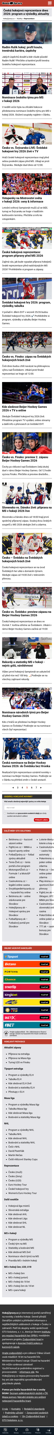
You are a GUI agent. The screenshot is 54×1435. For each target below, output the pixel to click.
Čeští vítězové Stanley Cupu (22, 1159)
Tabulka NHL (15, 1134)
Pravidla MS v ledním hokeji (22, 1260)
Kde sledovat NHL (17, 1138)
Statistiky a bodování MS (21, 1248)
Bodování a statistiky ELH (21, 1087)
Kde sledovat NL (16, 1227)
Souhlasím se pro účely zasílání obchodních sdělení (26, 814)
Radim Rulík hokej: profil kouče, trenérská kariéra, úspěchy (22, 49)
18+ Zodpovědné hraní (33, 1416)
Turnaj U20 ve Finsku (19, 1062)
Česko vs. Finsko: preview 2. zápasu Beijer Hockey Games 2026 (25, 459)
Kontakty (16, 1409)
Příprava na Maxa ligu (19, 1058)
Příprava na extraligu (19, 1054)
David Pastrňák (16, 1151)
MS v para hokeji (17, 1290)
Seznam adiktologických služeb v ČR (29, 1393)
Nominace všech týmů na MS (23, 1256)
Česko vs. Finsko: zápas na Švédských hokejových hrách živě (26, 358)
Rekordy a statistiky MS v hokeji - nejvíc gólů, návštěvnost (23, 663)
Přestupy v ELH (16, 1091)
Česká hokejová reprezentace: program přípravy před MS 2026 (22, 253)
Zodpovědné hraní (32, 1339)
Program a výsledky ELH (21, 1075)
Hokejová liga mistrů (19, 1205)
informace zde (27, 1372)
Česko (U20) (14, 1180)
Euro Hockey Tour (17, 1184)
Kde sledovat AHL (17, 1214)
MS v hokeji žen (16, 1273)
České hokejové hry (18, 1189)
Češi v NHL (14, 1146)
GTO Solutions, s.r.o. (12, 1420)
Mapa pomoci (9, 1397)
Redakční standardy (34, 1409)
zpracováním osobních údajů (28, 813)
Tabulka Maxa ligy (17, 1108)
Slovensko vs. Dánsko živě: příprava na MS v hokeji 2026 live (27, 509)
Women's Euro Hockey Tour (22, 1193)
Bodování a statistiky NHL (21, 1142)
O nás (5, 1409)
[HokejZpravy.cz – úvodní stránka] (12, 3)
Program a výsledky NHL (21, 1130)
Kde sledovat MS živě (19, 1252)
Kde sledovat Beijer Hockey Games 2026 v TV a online (24, 408)
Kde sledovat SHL (17, 1222)
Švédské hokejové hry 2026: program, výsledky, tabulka (26, 304)
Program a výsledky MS (20, 1239)
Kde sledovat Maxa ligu (20, 1113)
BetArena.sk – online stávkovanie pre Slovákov (20, 900)
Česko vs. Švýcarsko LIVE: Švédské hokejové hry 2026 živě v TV (24, 149)
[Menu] (50, 3)
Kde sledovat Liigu (17, 1218)
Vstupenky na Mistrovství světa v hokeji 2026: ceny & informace (22, 199)
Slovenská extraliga (18, 1210)
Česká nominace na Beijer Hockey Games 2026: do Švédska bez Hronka (26, 764)
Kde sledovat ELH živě (19, 1083)
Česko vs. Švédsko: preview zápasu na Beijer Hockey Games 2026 (26, 613)
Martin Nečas (15, 1155)
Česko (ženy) (15, 1176)
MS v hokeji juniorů (18, 1277)
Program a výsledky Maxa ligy (23, 1104)
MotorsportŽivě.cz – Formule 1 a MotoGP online (19, 873)
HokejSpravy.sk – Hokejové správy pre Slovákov (19, 911)
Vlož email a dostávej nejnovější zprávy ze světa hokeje (25, 801)
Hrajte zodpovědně (12, 1353)
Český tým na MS (17, 1243)
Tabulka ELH (14, 1079)
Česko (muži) (15, 1172)
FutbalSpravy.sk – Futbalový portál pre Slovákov (19, 923)
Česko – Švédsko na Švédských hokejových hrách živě (22, 559)
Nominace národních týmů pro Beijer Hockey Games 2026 (25, 714)
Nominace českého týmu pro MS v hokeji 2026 (23, 99)
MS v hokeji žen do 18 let (21, 1286)
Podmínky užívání (14, 1412)
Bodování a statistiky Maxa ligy (24, 1117)
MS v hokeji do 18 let (19, 1281)
